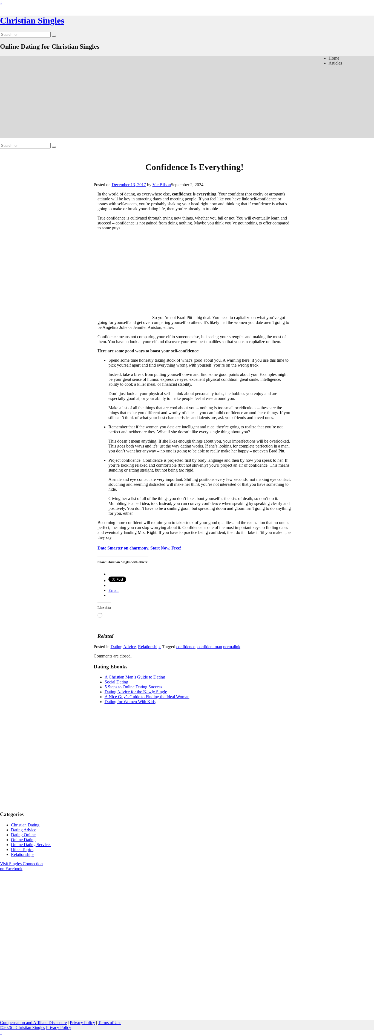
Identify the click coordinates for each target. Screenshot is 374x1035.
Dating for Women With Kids (130, 701)
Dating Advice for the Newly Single (136, 691)
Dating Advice (123, 646)
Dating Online (23, 834)
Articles (335, 63)
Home (334, 58)
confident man (209, 646)
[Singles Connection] (28, 925)
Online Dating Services (31, 844)
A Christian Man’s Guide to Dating (135, 677)
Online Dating (23, 839)
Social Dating (116, 682)
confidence (185, 646)
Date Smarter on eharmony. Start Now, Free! (139, 548)
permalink (231, 646)
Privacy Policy (82, 1022)
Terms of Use (109, 1022)
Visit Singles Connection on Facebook (21, 866)
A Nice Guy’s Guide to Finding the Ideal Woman (147, 696)
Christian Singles (32, 20)
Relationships (149, 646)
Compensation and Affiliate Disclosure (33, 1022)
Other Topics (22, 849)
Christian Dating (25, 825)
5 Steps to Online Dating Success (133, 687)
